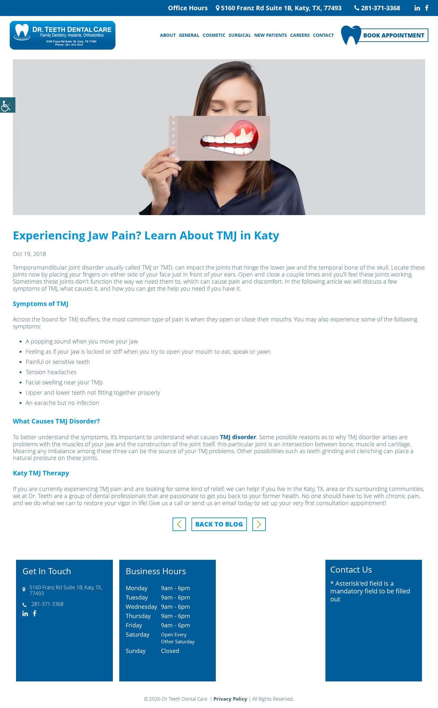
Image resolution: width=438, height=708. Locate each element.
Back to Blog (219, 524)
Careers (300, 35)
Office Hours (188, 8)
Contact (323, 35)
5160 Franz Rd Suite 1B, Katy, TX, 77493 (280, 8)
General (189, 35)
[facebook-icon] (426, 8)
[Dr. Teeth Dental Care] (62, 35)
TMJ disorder (238, 437)
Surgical (240, 35)
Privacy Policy (230, 699)
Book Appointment (394, 35)
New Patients (270, 35)
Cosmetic (214, 35)
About (168, 35)
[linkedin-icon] (417, 8)
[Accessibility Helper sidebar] (7, 105)
